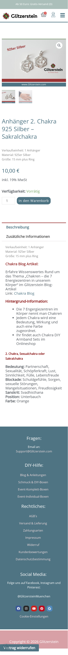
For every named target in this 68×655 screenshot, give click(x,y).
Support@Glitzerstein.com (34, 451)
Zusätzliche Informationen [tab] (28, 236)
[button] (59, 45)
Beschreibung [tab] (17, 227)
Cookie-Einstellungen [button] (34, 616)
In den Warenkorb (34, 200)
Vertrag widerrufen (19, 647)
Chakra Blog (24, 293)
